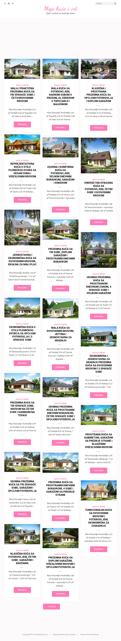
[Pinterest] (12, 3)
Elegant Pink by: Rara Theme (64, 635)
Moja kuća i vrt (60, 8)
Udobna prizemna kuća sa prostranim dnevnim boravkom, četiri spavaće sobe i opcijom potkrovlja (60, 413)
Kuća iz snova (22, 85)
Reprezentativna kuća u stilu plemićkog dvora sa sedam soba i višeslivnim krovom (22, 170)
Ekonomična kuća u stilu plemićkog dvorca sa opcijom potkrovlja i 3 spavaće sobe (22, 333)
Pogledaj (22, 124)
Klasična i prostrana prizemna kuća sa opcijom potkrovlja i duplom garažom (98, 95)
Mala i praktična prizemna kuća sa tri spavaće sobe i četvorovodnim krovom (22, 95)
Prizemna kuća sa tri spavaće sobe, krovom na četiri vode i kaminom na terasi (22, 409)
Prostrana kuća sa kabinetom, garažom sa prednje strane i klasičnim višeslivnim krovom (98, 441)
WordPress (94, 635)
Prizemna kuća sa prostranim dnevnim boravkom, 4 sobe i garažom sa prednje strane (60, 488)
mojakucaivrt (32, 75)
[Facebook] (4, 3)
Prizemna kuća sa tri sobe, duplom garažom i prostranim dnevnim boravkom (60, 255)
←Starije (51, 606)
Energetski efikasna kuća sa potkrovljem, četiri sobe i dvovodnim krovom (98, 189)
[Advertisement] (60, 38)
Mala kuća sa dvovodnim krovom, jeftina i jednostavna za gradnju (60, 334)
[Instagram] (9, 3)
